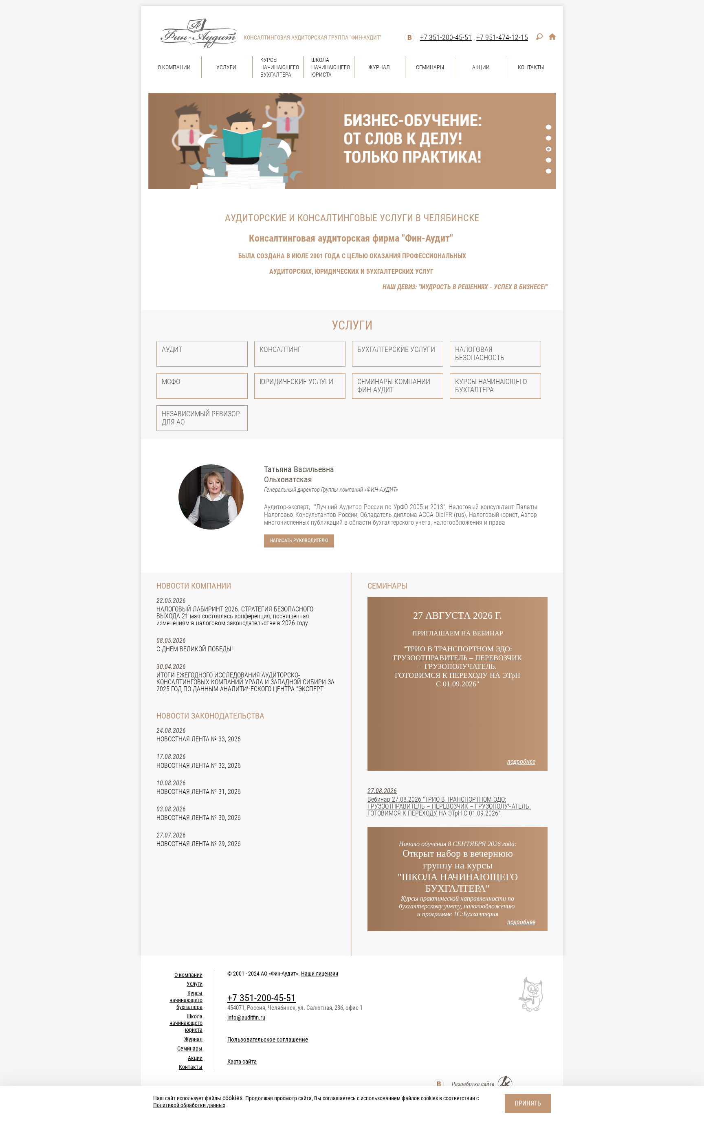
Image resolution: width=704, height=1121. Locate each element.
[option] (352, 141)
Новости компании (193, 586)
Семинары (387, 586)
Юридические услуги (296, 381)
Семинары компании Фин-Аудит (393, 385)
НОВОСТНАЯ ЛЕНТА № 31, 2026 (198, 792)
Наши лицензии (319, 973)
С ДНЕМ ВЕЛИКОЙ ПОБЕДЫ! (194, 649)
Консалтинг (280, 349)
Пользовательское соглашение (267, 1039)
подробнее (521, 761)
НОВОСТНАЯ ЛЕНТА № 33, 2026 (198, 739)
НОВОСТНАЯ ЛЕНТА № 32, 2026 (198, 765)
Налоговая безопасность (479, 353)
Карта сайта (242, 1061)
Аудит (172, 349)
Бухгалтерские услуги (396, 349)
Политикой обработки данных (189, 1105)
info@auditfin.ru (246, 1017)
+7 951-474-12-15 (502, 37)
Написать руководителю (299, 540)
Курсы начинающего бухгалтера (491, 385)
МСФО (171, 381)
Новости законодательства (210, 716)
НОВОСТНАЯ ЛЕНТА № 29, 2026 (198, 844)
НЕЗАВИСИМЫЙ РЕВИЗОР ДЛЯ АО (201, 417)
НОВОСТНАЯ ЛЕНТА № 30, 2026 (198, 818)
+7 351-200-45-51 (446, 37)
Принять (528, 1103)
